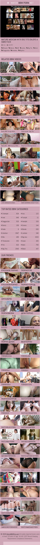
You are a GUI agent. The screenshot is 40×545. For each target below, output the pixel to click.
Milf (18, 48)
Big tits (30, 48)
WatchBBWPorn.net (12, 534)
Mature (12, 48)
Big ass (22, 50)
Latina (23, 48)
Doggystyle (6, 50)
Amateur (14, 50)
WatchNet (22, 2)
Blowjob (5, 48)
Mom (36, 48)
